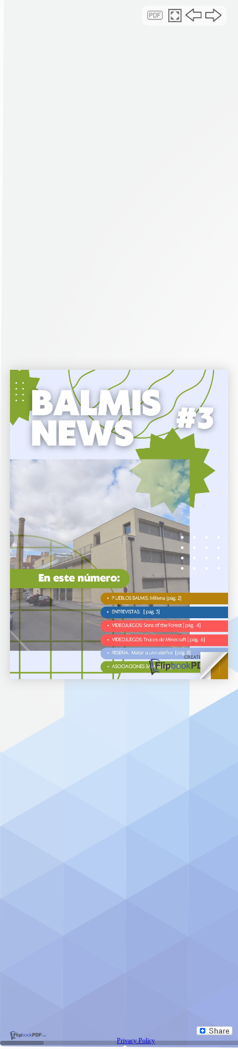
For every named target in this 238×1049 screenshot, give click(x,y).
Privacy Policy (136, 1041)
